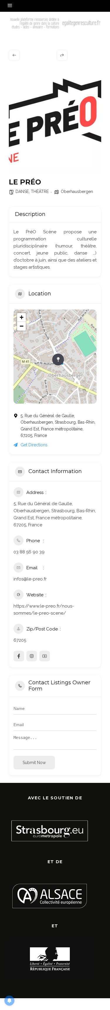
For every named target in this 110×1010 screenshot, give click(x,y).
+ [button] (21, 317)
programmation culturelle (55, 239)
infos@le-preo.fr (30, 579)
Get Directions (34, 444)
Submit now (34, 762)
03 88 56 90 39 (29, 552)
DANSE (22, 191)
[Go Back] (14, 55)
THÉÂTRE (40, 191)
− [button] (21, 326)
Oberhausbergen (77, 191)
